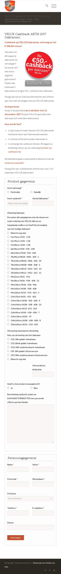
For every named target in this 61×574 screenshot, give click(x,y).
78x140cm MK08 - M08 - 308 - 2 (25, 265)
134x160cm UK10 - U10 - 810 (24, 324)
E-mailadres (38, 508)
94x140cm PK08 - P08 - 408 (23, 288)
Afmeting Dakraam (15, 213)
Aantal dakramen (40, 198)
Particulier (15, 192)
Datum (10, 522)
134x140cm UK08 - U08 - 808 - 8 (26, 320)
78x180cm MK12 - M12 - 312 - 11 (26, 272)
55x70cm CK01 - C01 (20, 237)
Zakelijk (37, 192)
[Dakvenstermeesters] (25, 6)
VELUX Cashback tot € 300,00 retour (27, 16)
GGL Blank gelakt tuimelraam (24, 343)
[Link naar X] (45, 570)
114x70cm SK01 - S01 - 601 (23, 296)
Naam (10, 464)
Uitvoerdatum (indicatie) (38, 367)
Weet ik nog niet (18, 233)
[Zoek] (45, 6)
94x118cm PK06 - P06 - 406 (23, 284)
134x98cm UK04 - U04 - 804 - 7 (25, 312)
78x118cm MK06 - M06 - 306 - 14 (26, 261)
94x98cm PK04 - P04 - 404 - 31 (25, 280)
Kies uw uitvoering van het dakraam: (24, 335)
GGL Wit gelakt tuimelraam (23, 339)
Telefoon (12, 508)
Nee (36, 388)
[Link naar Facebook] (50, 570)
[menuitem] (45, 6)
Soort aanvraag (14, 188)
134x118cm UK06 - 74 (21, 316)
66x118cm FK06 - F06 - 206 (23, 253)
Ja (12, 388)
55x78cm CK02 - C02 (20, 241)
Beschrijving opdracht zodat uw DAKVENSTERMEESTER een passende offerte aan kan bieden (25, 398)
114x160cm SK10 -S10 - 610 (24, 308)
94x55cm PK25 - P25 (20, 276)
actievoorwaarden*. (14, 162)
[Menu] (52, 6)
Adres (35, 464)
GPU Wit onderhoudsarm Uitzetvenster (29, 355)
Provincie (11, 493)
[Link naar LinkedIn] (54, 570)
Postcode (12, 479)
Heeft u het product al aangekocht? (23, 384)
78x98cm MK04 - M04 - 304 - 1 (25, 257)
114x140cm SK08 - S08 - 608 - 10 (26, 304)
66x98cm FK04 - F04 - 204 (23, 249)
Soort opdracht (15, 198)
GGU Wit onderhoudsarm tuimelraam (28, 347)
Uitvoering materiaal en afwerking (22, 330)
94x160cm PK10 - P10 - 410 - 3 (25, 292)
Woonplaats (38, 479)
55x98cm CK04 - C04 (20, 245)
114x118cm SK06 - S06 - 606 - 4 (25, 300)
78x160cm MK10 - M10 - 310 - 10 (26, 268)
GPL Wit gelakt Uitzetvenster (24, 351)
